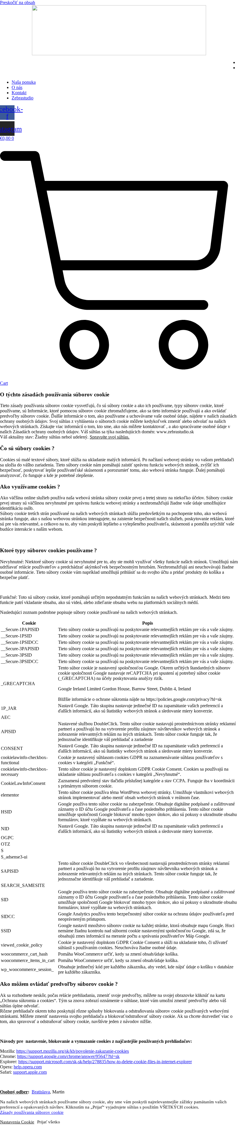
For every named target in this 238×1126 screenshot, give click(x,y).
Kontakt (19, 92)
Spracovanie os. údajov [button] (161, 1081)
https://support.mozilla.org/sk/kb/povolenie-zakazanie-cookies (72, 1051)
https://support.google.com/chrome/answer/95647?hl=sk (68, 1056)
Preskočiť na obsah (17, 2)
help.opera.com (28, 1066)
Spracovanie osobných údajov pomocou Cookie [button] (89, 1081)
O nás (17, 87)
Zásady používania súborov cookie (32, 1112)
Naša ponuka (24, 82)
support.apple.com (30, 1072)
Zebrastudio (22, 97)
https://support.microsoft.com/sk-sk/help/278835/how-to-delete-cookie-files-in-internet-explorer (105, 1061)
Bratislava (41, 1091)
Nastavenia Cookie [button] (20, 1081)
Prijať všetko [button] (48, 1122)
